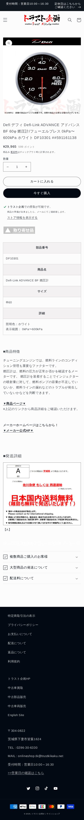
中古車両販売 (17, 706)
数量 (6, 158)
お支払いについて (20, 634)
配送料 (14, 152)
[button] (5, 20)
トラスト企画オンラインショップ (45, 814)
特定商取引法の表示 (21, 615)
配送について (17, 643)
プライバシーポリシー (23, 624)
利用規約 (14, 661)
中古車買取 (15, 687)
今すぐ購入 (42, 193)
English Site (16, 715)
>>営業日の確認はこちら (26, 773)
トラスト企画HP (19, 678)
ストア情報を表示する (22, 217)
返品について (17, 652)
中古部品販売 (17, 697)
